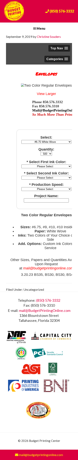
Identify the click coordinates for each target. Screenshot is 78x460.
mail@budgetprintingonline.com (40, 455)
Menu (41, 28)
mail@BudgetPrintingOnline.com (44, 310)
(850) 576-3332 (48, 300)
